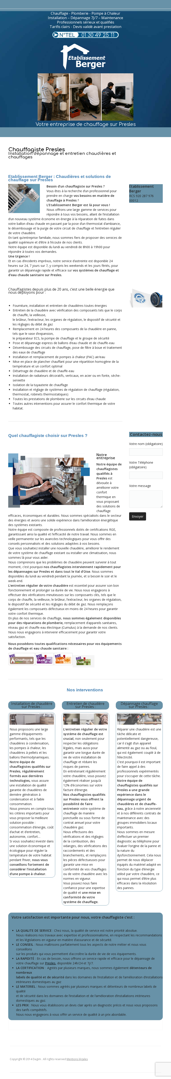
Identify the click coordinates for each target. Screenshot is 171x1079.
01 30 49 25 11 (97, 35)
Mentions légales (77, 1059)
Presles (50, 963)
